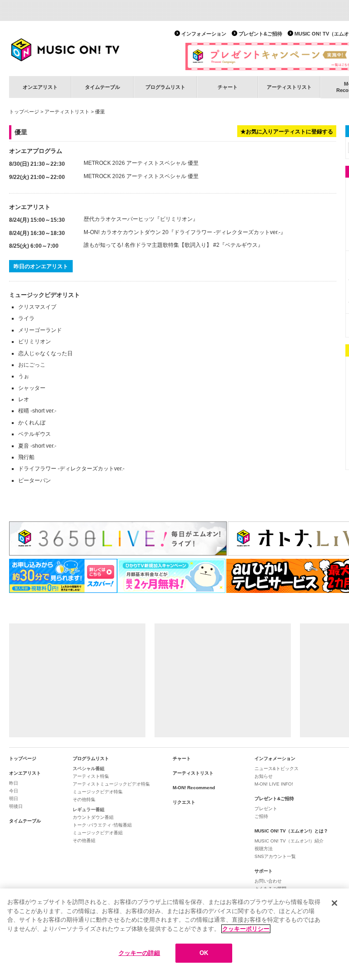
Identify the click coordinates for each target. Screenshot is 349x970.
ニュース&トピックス (276, 768)
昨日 (13, 783)
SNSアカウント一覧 (275, 856)
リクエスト (184, 802)
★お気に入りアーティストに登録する (286, 131)
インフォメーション (203, 33)
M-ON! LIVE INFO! (273, 783)
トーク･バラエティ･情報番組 (102, 824)
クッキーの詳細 (139, 953)
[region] (174, 929)
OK (203, 953)
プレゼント (265, 808)
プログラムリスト (165, 87)
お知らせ (263, 776)
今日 (13, 790)
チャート (228, 87)
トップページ (24, 111)
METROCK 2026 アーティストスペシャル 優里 (141, 163)
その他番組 (84, 840)
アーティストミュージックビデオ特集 (111, 783)
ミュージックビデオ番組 (98, 832)
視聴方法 (263, 848)
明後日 (16, 806)
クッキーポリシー (245, 928)
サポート (263, 870)
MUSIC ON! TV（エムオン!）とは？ (291, 830)
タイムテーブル (102, 87)
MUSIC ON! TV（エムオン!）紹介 (289, 840)
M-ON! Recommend (194, 787)
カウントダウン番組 (93, 817)
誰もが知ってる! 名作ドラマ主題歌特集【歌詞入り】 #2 (151, 245)
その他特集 (84, 799)
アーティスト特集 (91, 776)
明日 (13, 798)
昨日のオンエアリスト (41, 266)
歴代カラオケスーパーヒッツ (119, 219)
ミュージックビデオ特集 (98, 791)
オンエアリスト (40, 87)
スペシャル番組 (89, 768)
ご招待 (261, 816)
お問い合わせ (268, 880)
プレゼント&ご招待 (260, 33)
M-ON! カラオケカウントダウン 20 (126, 232)
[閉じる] (334, 903)
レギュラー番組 (89, 809)
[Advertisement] (77, 680)
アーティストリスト (289, 87)
